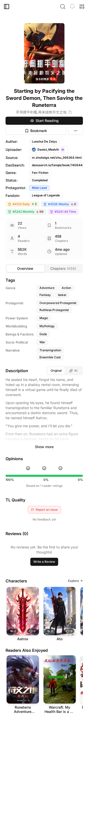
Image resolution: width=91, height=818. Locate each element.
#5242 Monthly (28, 211)
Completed (40, 180)
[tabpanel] (44, 498)
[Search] (62, 6)
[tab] (25, 268)
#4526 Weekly (62, 204)
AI (75, 370)
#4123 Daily (25, 204)
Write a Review (44, 562)
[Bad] (60, 468)
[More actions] (75, 131)
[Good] (28, 468)
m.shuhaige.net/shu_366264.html (57, 157)
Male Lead (39, 188)
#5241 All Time (65, 211)
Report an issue (47, 509)
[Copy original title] (70, 112)
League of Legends (46, 195)
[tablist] (44, 268)
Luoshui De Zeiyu (44, 141)
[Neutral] (44, 468)
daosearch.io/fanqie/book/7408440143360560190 (57, 165)
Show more (44, 447)
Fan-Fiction (40, 173)
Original (56, 370)
